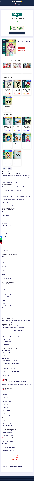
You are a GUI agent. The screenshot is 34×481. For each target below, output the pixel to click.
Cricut (4, 389)
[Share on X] (1, 241)
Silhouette (5, 391)
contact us (6, 192)
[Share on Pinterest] (1, 243)
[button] (15, 40)
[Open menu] (1, 1)
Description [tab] (5, 168)
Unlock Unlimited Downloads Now (18, 32)
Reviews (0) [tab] (9, 168)
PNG (4, 190)
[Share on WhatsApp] (1, 239)
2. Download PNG (21, 50)
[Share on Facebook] (1, 237)
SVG (4, 188)
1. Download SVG (21, 47)
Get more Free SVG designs (17, 459)
